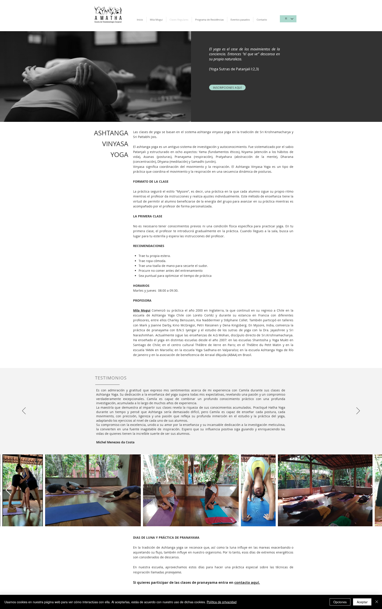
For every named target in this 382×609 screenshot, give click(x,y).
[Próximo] (358, 411)
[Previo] (24, 411)
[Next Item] (373, 490)
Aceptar (362, 602)
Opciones (340, 602)
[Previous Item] (8, 490)
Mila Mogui (141, 310)
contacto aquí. (247, 582)
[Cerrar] (376, 601)
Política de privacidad (222, 602)
